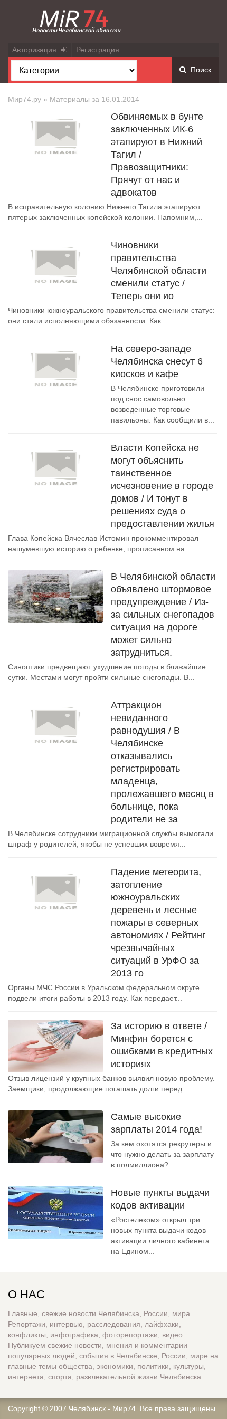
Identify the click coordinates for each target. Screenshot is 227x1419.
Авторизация (36, 49)
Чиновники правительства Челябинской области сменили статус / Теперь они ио (158, 270)
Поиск (198, 69)
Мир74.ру (24, 99)
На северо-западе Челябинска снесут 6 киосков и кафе (157, 361)
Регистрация (97, 49)
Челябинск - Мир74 (102, 1408)
